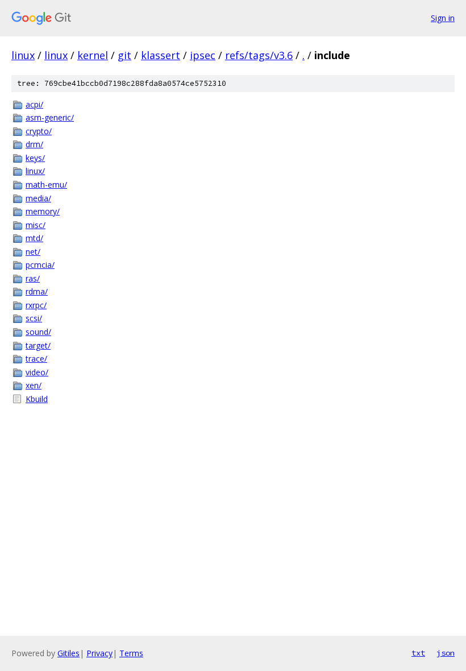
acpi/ (34, 104)
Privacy (99, 653)
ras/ (33, 278)
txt (418, 653)
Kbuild (37, 399)
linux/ (35, 170)
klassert (160, 55)
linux (23, 55)
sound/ (38, 331)
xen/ (33, 385)
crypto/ (39, 131)
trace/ (36, 358)
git (124, 55)
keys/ (35, 157)
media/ (38, 198)
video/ (37, 372)
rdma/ (37, 291)
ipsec (202, 55)
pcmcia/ (40, 264)
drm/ (34, 144)
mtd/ (34, 238)
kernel (92, 55)
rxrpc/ (36, 305)
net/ (33, 251)
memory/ (43, 211)
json (445, 653)
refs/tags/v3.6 (259, 55)
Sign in (443, 18)
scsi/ (34, 318)
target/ (38, 345)
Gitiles (68, 653)
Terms (131, 653)
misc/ (35, 224)
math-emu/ (46, 184)
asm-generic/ (50, 117)
